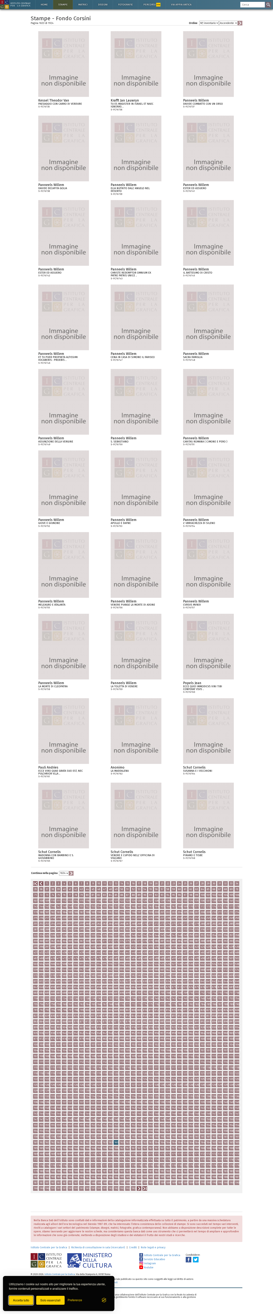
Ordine (193, 23)
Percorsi (151, 4)
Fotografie (125, 4)
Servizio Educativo (154, 1259)
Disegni (103, 4)
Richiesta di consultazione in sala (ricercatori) (98, 1247)
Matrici (82, 4)
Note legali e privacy (153, 1247)
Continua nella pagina (44, 873)
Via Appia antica (181, 4)
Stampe (63, 4)
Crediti (133, 1247)
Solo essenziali (50, 1300)
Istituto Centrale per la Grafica (49, 1247)
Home (44, 4)
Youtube (148, 1267)
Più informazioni (86, 101)
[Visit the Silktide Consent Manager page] (104, 1300)
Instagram (149, 1263)
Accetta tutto (21, 1300)
